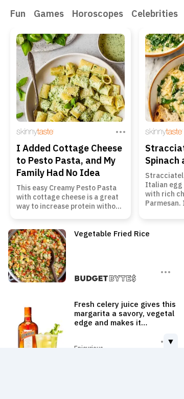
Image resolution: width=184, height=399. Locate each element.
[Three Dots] (119, 131)
